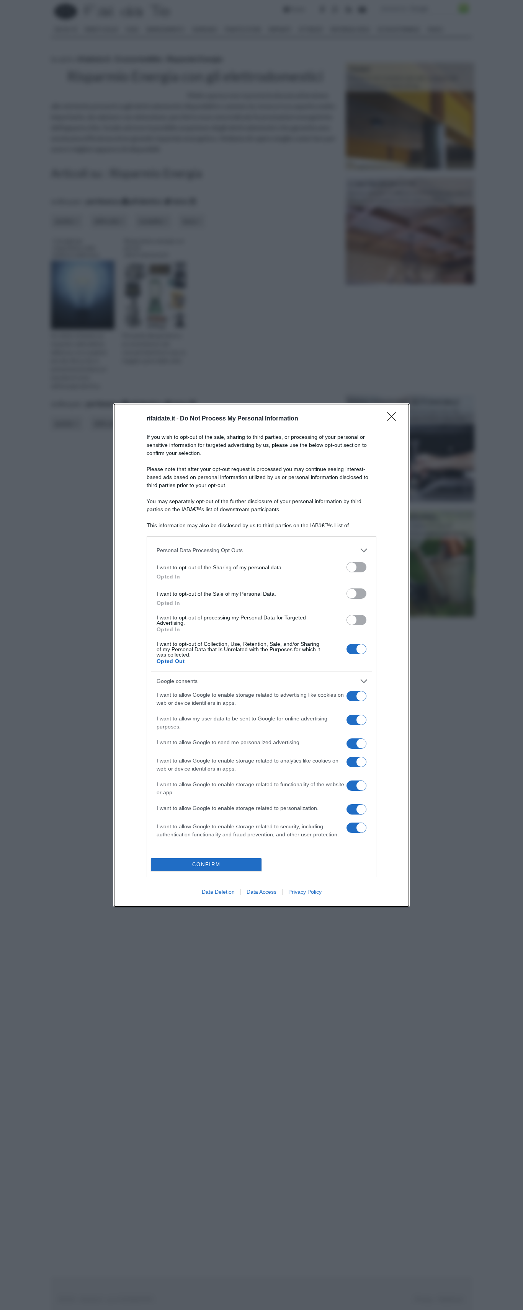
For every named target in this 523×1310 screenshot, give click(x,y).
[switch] (356, 567)
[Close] (394, 419)
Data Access (261, 892)
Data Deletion (218, 892)
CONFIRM (206, 864)
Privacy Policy (305, 892)
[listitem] (261, 550)
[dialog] (261, 655)
